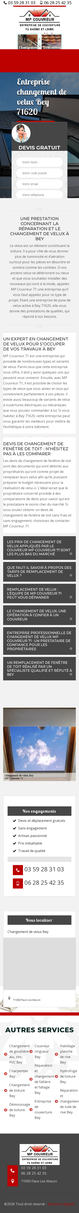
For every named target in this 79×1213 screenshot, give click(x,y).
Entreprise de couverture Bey (42, 1109)
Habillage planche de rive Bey (67, 1054)
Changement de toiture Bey (16, 1090)
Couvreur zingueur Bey (42, 1051)
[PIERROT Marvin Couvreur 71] (39, 19)
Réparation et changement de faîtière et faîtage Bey (42, 1079)
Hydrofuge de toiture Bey (67, 1076)
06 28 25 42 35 (57, 2)
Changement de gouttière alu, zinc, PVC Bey (16, 1054)
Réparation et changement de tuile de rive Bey (67, 1101)
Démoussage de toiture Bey (16, 1110)
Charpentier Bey (16, 1074)
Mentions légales (61, 1204)
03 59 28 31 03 (21, 2)
